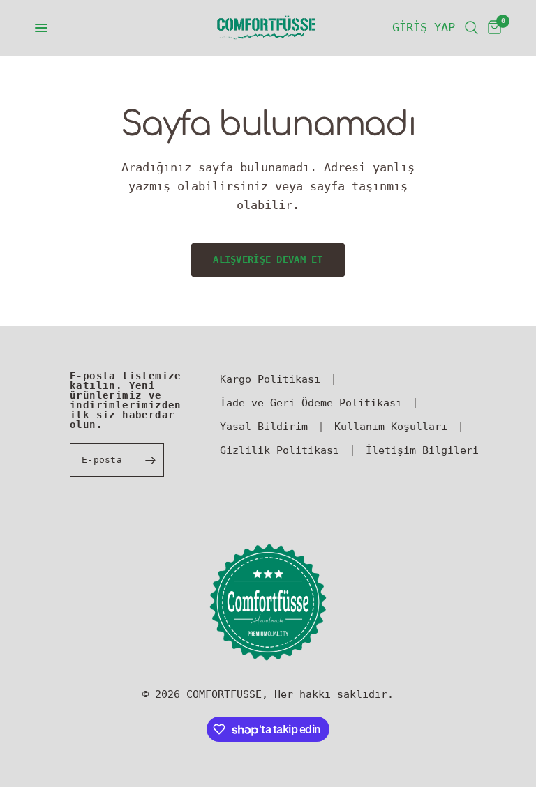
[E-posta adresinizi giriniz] (150, 460)
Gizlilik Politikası (279, 450)
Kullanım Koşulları (390, 426)
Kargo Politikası (270, 379)
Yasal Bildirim (264, 426)
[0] (492, 28)
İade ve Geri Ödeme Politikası (311, 403)
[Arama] (471, 28)
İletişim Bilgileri (422, 450)
